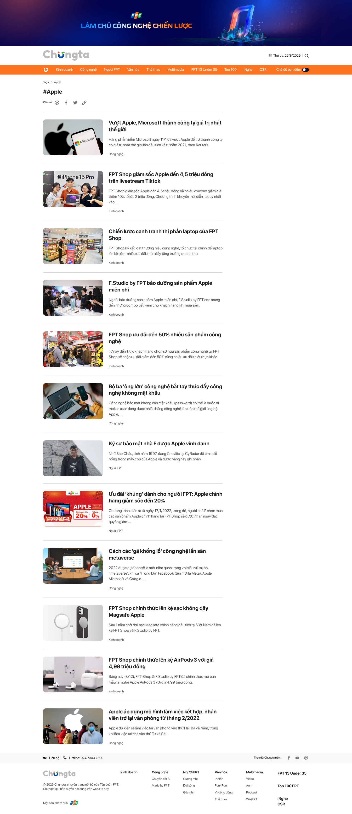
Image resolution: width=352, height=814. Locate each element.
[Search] (307, 55)
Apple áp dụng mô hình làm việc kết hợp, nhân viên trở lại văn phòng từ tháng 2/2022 (163, 714)
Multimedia (175, 69)
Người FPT (112, 69)
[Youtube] (297, 757)
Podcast (251, 792)
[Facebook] (289, 757)
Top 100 (230, 69)
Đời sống (189, 785)
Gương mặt (190, 779)
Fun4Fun (221, 785)
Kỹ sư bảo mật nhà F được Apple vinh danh (159, 443)
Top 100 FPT (288, 786)
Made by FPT (161, 785)
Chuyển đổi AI (161, 779)
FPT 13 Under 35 (204, 69)
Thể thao (153, 69)
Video (250, 779)
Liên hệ (54, 758)
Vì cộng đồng (224, 792)
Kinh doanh (64, 69)
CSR (263, 69)
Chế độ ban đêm (288, 69)
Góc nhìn (189, 792)
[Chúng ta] (66, 55)
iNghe (248, 69)
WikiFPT (251, 799)
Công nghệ (88, 69)
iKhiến (219, 779)
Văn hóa (133, 69)
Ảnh (248, 785)
